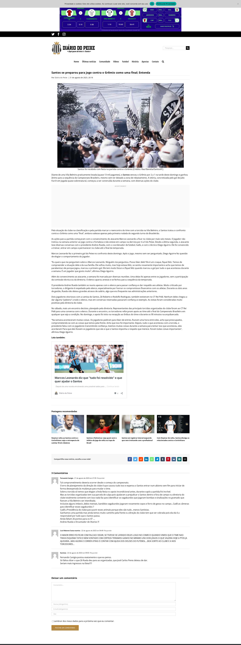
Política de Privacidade (166, 4)
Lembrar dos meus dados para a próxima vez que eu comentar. (84, 621)
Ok (152, 4)
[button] (163, 61)
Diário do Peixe (61, 77)
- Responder (100, 478)
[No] (238, 4)
